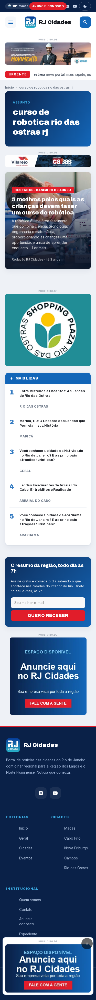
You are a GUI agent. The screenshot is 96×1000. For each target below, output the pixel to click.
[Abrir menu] (10, 22)
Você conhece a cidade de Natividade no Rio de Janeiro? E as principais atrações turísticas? (51, 455)
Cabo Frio (72, 838)
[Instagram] (67, 6)
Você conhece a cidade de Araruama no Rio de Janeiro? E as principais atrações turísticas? (50, 519)
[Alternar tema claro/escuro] (85, 6)
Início (9, 87)
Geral (23, 838)
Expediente (28, 934)
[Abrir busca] (85, 22)
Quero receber (48, 615)
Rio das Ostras (76, 868)
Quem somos (30, 900)
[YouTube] (75, 6)
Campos (71, 858)
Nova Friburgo (76, 848)
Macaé (70, 828)
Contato (26, 910)
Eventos (26, 858)
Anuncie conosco (48, 6)
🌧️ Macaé (18, 6)
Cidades (26, 848)
